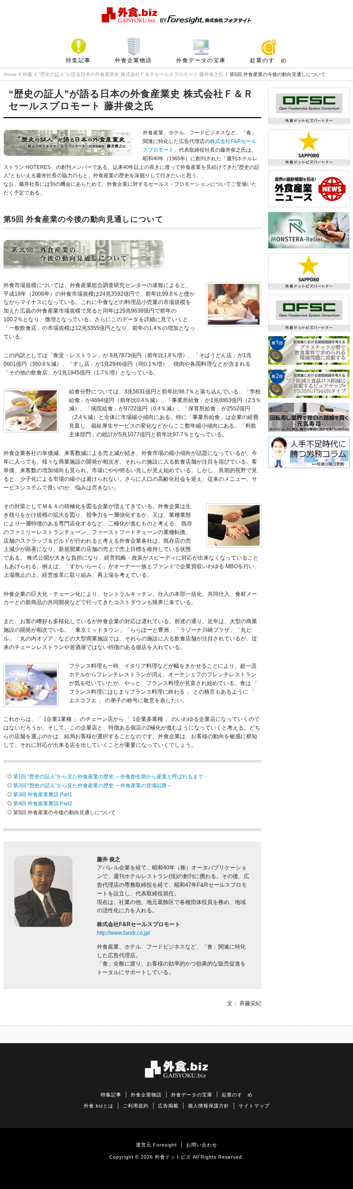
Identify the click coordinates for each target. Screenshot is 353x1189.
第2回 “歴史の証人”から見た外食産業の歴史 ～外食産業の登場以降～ (92, 785)
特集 (27, 74)
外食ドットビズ (173, 1157)
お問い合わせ (201, 1145)
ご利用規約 (136, 1106)
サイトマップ (254, 1106)
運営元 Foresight (156, 1145)
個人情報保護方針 (208, 1106)
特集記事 (78, 60)
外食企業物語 (133, 60)
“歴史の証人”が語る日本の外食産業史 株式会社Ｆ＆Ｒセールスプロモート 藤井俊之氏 (131, 74)
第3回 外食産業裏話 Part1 (42, 794)
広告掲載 (168, 1106)
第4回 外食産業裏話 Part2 (42, 803)
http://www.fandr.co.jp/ (123, 933)
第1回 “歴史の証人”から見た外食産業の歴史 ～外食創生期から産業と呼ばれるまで (108, 776)
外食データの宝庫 (201, 60)
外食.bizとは (98, 1106)
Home (10, 74)
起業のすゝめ (268, 60)
